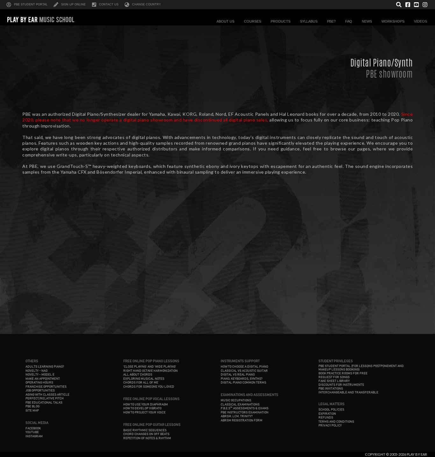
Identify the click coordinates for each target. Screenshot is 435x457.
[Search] (399, 4)
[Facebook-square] (407, 4)
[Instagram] (425, 4)
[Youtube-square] (416, 4)
